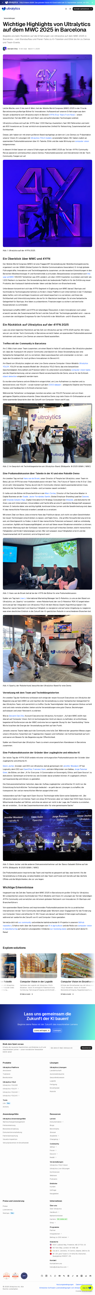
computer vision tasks (80, 370)
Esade (25, 496)
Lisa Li (23, 598)
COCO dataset (55, 385)
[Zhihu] (81, 1276)
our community (24, 922)
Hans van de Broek (31, 478)
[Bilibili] (77, 1276)
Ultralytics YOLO (9, 1082)
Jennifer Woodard (70, 766)
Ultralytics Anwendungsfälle (14, 1119)
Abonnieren (86, 1048)
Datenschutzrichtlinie (84, 1284)
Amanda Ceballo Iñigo (15, 500)
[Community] (55, 1276)
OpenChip (27, 769)
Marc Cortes (50, 493)
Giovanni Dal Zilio (16, 716)
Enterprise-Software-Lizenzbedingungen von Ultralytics (61, 1288)
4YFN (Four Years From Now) (62, 115)
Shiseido (69, 500)
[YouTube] (59, 1276)
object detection (10, 376)
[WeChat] (64, 1276)
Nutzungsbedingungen (65, 1284)
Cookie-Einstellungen (84, 1291)
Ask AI (85, 1288)
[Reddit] (86, 1276)
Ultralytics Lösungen (58, 1067)
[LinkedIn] (46, 1276)
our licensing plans (58, 929)
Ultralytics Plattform (11, 1067)
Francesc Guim (39, 769)
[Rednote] (68, 1276)
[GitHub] (42, 1276)
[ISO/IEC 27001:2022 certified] (6, 1276)
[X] (51, 1276)
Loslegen (57, 1030)
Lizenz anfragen (40, 1030)
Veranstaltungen (56, 1162)
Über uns (53, 1205)
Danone (85, 496)
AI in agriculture (55, 926)
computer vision (82, 141)
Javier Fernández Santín (39, 496)
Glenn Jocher (8, 766)
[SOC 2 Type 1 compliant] (15, 1276)
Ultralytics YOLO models (41, 138)
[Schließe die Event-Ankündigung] (2, 2)
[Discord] (90, 1276)
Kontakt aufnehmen (81, 9)
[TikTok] (73, 1276)
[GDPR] (24, 1276)
